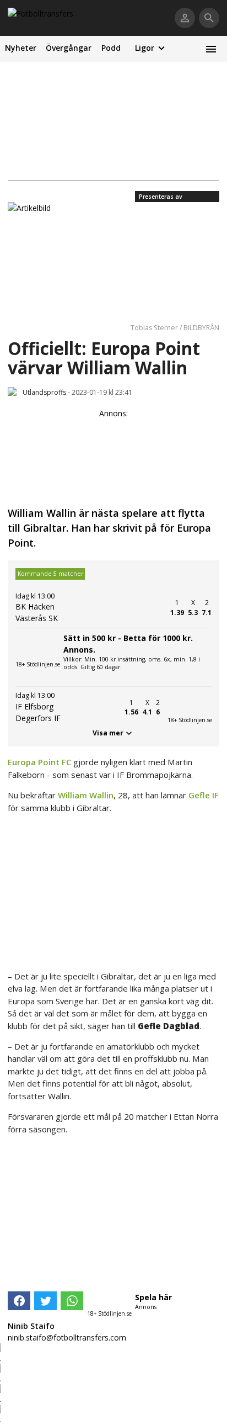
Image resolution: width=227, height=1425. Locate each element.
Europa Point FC (39, 761)
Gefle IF (203, 795)
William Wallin (86, 795)
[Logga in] (185, 18)
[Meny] (210, 49)
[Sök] (209, 18)
